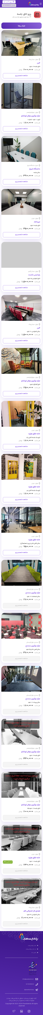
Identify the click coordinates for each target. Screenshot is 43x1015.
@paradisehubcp (29, 989)
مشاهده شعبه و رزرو (21, 76)
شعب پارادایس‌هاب (32, 945)
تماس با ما (34, 952)
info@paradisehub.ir (28, 979)
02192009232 (7, 5)
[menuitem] (21, 946)
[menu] (21, 949)
